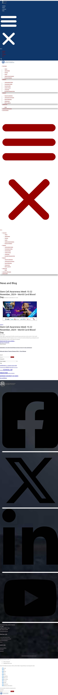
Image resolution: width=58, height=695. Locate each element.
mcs (12, 367)
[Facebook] (30, 451)
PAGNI (6, 107)
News (3, 10)
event (16, 365)
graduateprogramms (3, 367)
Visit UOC (2, 649)
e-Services (4, 9)
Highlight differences (7, 663)
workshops (4, 378)
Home (3, 275)
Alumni (3, 7)
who (1, 378)
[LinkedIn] (30, 572)
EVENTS (3, 277)
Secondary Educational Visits (10, 91)
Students (3, 5)
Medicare (2, 651)
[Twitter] (30, 508)
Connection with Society (7, 108)
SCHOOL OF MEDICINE (11, 373)
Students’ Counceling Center (5, 638)
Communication (5, 110)
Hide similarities (6, 661)
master (11, 367)
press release (16, 367)
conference (3, 365)
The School (4, 66)
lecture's (7, 367)
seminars (3, 376)
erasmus (12, 365)
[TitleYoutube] (30, 622)
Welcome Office (3, 648)
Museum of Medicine (8, 77)
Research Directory (4, 640)
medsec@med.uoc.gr (4, 631)
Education (4, 79)
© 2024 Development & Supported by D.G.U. (29, 655)
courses (9, 365)
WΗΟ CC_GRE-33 (8, 102)
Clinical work (4, 104)
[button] (8, 31)
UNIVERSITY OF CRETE (12, 376)
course (7, 365)
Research (4, 92)
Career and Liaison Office (5, 637)
